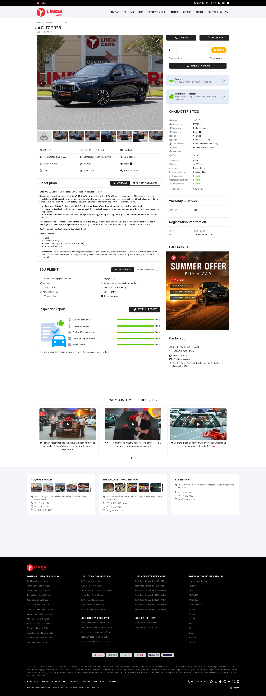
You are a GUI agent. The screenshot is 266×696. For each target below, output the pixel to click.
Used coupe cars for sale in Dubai (96, 632)
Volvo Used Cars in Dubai (38, 619)
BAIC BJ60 (193, 600)
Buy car (114, 12)
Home (39, 23)
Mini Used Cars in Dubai (37, 642)
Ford (191, 628)
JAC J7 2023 (61, 23)
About (199, 12)
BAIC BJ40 (193, 595)
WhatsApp (217, 37)
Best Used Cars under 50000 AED (150, 581)
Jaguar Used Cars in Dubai (38, 595)
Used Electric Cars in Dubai (147, 627)
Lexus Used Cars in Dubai (92, 595)
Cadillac (192, 642)
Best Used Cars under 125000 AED (150, 595)
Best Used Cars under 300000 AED (150, 609)
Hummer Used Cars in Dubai (39, 638)
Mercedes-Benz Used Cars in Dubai (96, 590)
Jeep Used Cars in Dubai (37, 600)
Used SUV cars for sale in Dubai (95, 637)
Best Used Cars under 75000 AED (150, 586)
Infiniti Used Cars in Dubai (38, 590)
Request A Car (156, 12)
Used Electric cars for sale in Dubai (96, 627)
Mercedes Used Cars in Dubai (40, 614)
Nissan (192, 619)
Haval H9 (192, 586)
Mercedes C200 (196, 605)
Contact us (215, 12)
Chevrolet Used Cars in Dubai (40, 609)
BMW (191, 623)
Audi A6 (192, 609)
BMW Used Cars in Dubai (92, 581)
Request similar (200, 65)
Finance (174, 12)
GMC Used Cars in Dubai (37, 581)
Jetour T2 (193, 590)
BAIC (140, 12)
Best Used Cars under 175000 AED (150, 600)
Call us (183, 37)
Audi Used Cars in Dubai (91, 586)
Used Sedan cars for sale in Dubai (96, 623)
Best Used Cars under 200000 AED (150, 605)
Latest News (55, 681)
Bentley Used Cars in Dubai (93, 600)
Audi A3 (192, 614)
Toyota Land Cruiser (198, 581)
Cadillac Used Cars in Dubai (39, 605)
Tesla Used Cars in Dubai (38, 628)
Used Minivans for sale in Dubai (95, 641)
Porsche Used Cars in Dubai (39, 623)
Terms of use (57, 688)
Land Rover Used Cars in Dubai (40, 633)
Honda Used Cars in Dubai (38, 586)
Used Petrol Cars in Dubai (146, 623)
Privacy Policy (71, 688)
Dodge (192, 633)
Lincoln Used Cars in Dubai (92, 605)
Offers (187, 12)
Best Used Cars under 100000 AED (150, 590)
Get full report (147, 309)
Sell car (129, 12)
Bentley (192, 638)
